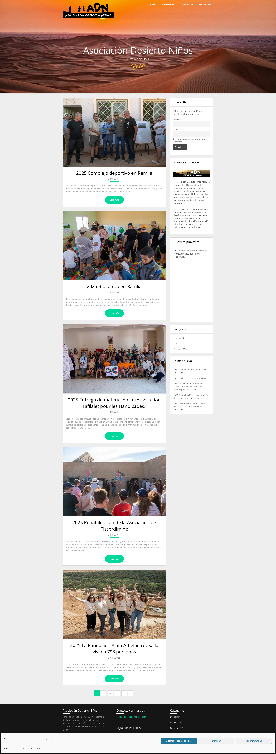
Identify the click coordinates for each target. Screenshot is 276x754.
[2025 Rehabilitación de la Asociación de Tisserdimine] (114, 481)
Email (175, 129)
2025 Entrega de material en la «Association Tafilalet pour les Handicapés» (114, 403)
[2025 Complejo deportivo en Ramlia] (114, 132)
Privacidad (204, 4)
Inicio (152, 4)
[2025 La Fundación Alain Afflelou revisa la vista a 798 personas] (114, 604)
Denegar (216, 740)
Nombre (177, 119)
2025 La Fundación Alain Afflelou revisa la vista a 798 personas (114, 648)
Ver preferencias (254, 740)
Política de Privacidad (12, 749)
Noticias (177, 343)
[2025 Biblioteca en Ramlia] (114, 245)
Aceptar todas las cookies (178, 740)
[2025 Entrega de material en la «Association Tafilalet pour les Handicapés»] (114, 358)
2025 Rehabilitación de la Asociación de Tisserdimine (114, 525)
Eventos (177, 338)
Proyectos (178, 349)
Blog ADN (186, 4)
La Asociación (167, 4)
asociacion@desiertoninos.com (131, 716)
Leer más (114, 199)
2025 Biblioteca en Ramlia (114, 286)
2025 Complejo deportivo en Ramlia (114, 173)
